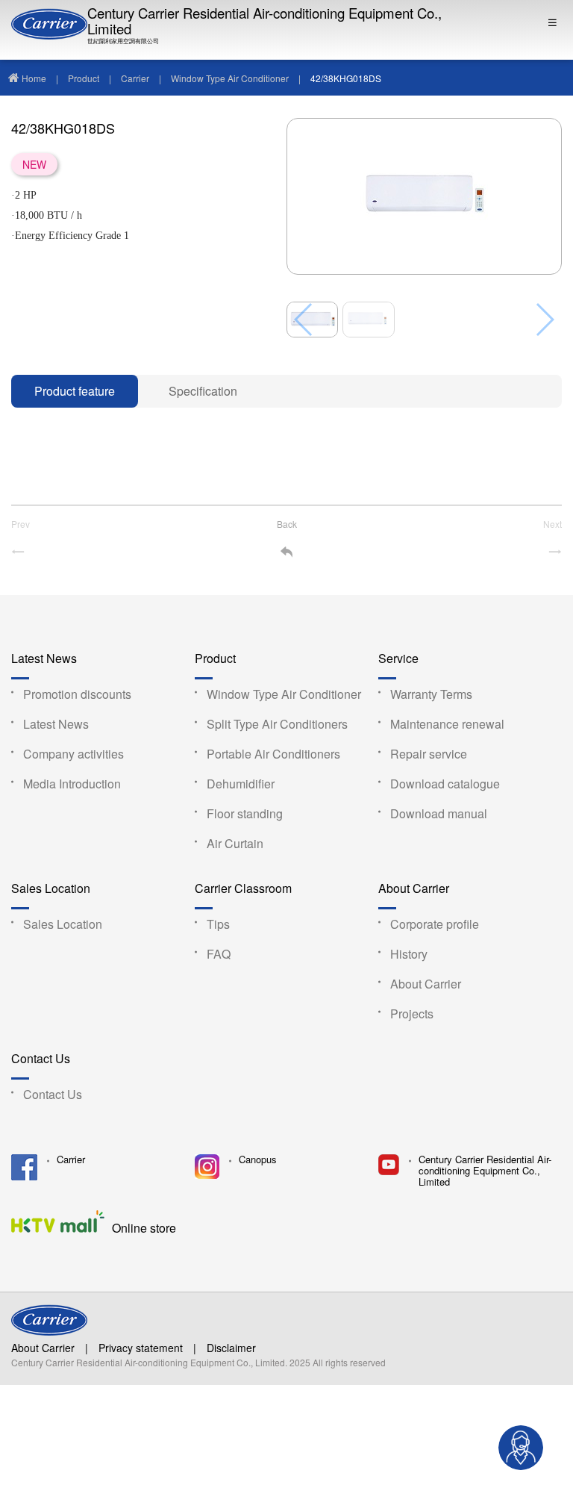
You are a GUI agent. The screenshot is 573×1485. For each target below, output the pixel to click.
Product (83, 78)
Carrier (135, 78)
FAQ (219, 953)
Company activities (73, 753)
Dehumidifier (241, 783)
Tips (218, 924)
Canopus (258, 1159)
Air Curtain (235, 843)
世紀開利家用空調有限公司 (123, 41)
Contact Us (40, 1059)
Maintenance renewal (447, 723)
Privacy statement (140, 1347)
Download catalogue (445, 783)
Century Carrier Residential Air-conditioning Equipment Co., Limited (264, 21)
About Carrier (413, 889)
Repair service (428, 753)
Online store (144, 1227)
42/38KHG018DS (345, 78)
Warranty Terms (431, 694)
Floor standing (245, 813)
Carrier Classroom (243, 889)
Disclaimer (231, 1347)
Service (398, 659)
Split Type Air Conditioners (277, 723)
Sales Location (50, 889)
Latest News (44, 659)
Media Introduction (72, 783)
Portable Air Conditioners (273, 753)
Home (34, 78)
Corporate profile (434, 924)
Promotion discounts (77, 694)
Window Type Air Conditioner (230, 78)
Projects (411, 1013)
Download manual (438, 813)
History (409, 953)
